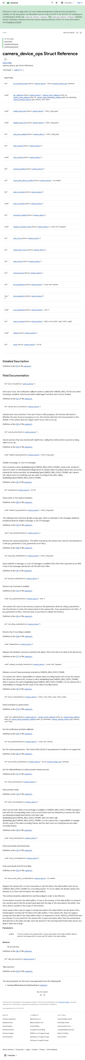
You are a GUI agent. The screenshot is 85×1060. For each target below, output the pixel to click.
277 (17, 656)
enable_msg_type (19, 111)
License (34, 1049)
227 (17, 399)
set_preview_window (21, 84)
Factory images (8, 1033)
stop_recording (19, 204)
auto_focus (17, 238)
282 (17, 502)
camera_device (40, 84)
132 (17, 482)
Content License (64, 1002)
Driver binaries (8, 1037)
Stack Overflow (63, 1033)
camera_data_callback (21, 97)
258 (17, 548)
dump (15, 345)
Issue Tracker (62, 1037)
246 (17, 447)
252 (17, 754)
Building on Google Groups (39, 1037)
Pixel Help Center (63, 1023)
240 (18, 971)
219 (17, 689)
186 (17, 951)
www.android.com (64, 1026)
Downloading (7, 1026)
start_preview (18, 146)
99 (17, 366)
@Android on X (35, 1019)
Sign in (79, 3)
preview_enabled (19, 169)
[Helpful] (77, 32)
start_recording (19, 192)
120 (17, 525)
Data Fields (7, 63)
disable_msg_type (20, 123)
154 (17, 591)
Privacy (42, 1049)
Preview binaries (8, 1030)
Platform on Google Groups (39, 1033)
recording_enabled (20, 215)
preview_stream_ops (60, 84)
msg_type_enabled (20, 134)
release (16, 333)
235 (17, 424)
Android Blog (34, 1026)
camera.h (18, 70)
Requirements (8, 1023)
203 (17, 870)
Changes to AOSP (13, 22)
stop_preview (18, 157)
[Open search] (52, 2)
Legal (28, 1049)
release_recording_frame (22, 227)
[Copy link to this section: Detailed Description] (31, 361)
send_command (19, 321)
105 (17, 734)
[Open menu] (3, 2)
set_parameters (19, 285)
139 (17, 571)
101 (17, 774)
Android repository (9, 1019)
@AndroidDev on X (36, 1023)
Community (20, 1049)
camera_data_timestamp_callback (49, 97)
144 (17, 794)
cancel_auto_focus (20, 250)
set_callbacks (18, 95)
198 (17, 830)
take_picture (18, 261)
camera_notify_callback (51, 95)
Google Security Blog (37, 1030)
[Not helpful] (80, 32)
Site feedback (52, 1049)
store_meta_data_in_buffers (23, 181)
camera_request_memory (22, 100)
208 (18, 636)
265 (17, 616)
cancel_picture (18, 273)
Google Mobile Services (66, 1030)
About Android (8, 1049)
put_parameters (19, 310)
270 (18, 709)
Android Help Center (65, 1019)
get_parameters (19, 296)
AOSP (4, 33)
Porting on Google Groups (39, 1040)
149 (17, 850)
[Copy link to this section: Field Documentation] (32, 375)
